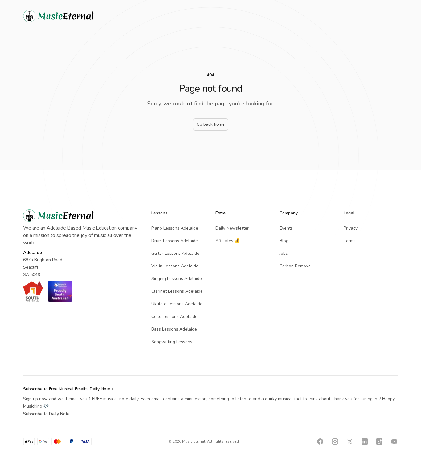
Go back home (211, 124)
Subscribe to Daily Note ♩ (49, 414)
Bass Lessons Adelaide (174, 329)
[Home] (69, 16)
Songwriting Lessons (171, 342)
